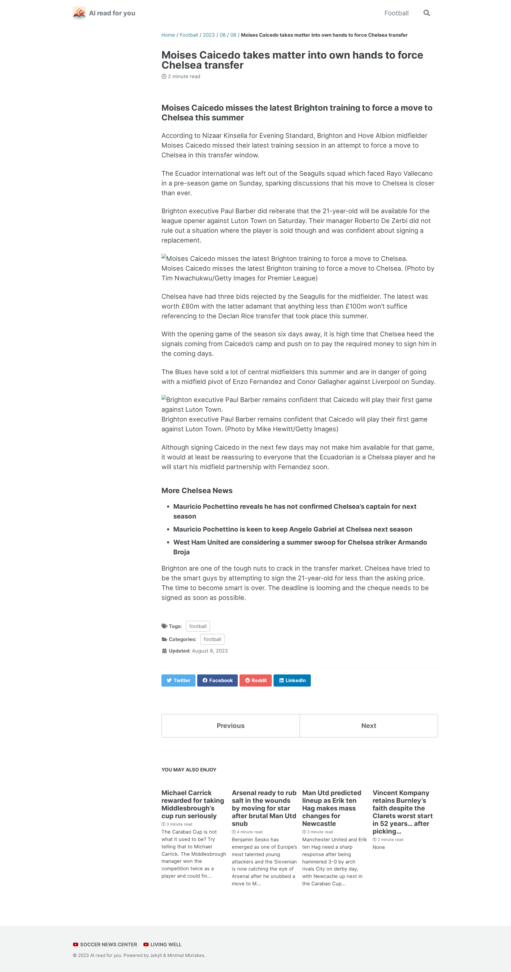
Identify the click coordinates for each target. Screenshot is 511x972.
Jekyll (156, 955)
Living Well (165, 944)
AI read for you (112, 13)
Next (368, 725)
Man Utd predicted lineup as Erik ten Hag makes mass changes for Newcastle (331, 808)
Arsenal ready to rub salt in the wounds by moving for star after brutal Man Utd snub (264, 808)
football (198, 626)
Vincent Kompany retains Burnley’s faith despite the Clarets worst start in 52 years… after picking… (403, 812)
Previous (231, 725)
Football (396, 13)
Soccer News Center (108, 944)
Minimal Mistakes (185, 955)
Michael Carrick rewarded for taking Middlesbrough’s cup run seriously (192, 804)
